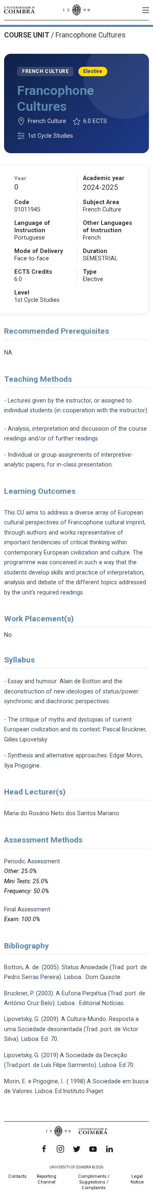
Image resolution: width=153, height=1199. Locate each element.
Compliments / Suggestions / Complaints (94, 1182)
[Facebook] (44, 1149)
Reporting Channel (46, 1179)
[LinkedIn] (109, 1149)
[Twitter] (77, 1149)
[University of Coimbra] (19, 10)
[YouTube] (93, 1149)
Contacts (17, 1176)
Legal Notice (137, 1179)
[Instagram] (60, 1149)
